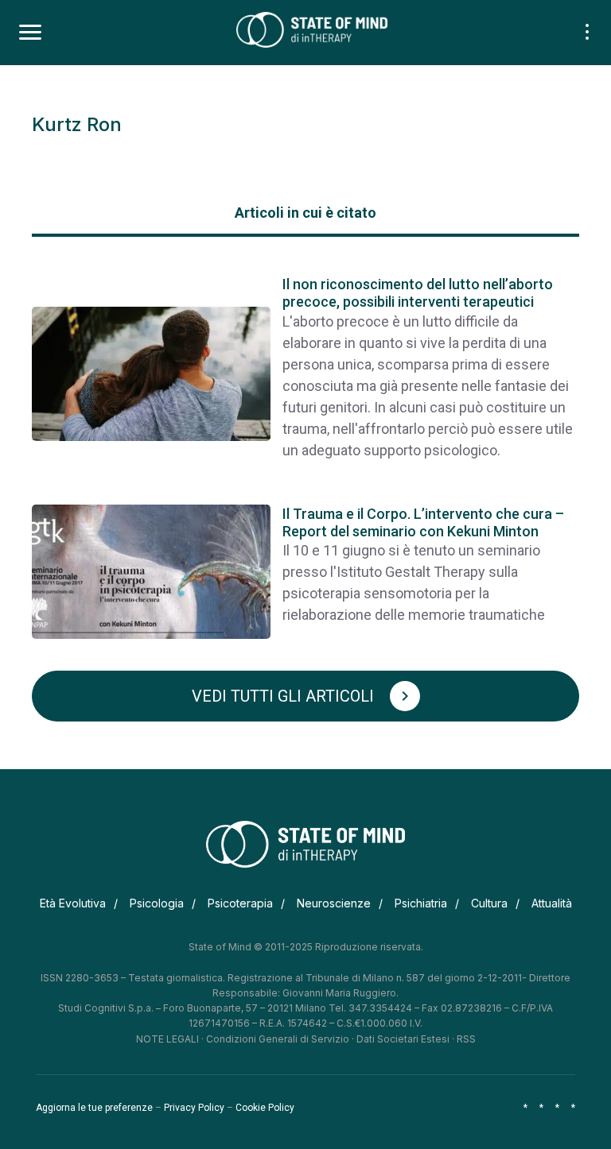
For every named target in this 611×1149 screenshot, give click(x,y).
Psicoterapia (240, 903)
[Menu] (30, 32)
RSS (466, 1039)
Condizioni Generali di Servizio (277, 1039)
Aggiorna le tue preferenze (94, 1107)
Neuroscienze (334, 903)
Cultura (489, 903)
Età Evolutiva (73, 903)
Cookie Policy (264, 1107)
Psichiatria (421, 903)
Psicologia (157, 903)
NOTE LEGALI (167, 1039)
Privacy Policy (194, 1107)
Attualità (551, 903)
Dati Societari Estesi (402, 1039)
